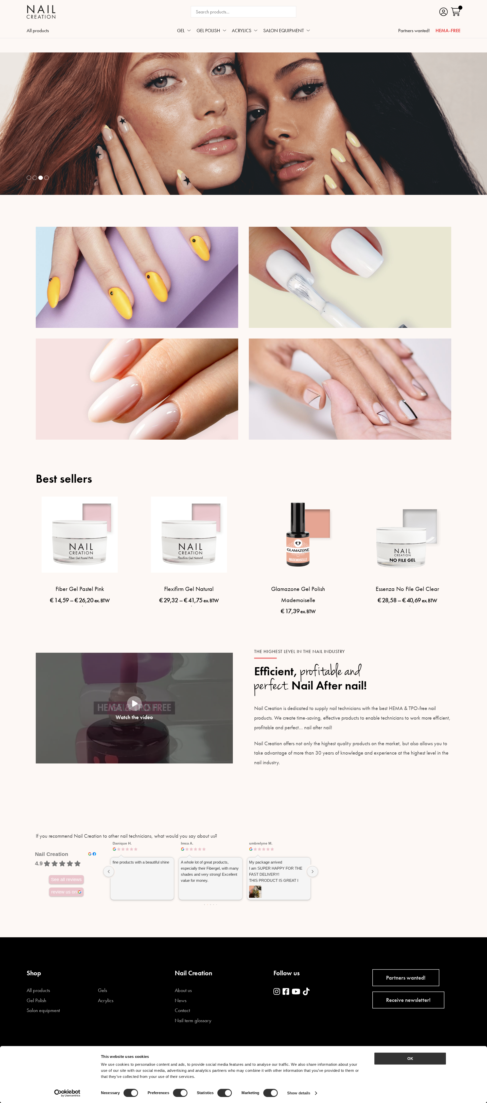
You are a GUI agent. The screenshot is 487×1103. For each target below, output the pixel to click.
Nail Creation (51, 854)
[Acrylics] (137, 389)
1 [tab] (29, 178)
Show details (298, 1093)
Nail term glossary (193, 1020)
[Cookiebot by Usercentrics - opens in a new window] (67, 1093)
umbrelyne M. (260, 843)
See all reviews (66, 879)
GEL (181, 31)
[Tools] (350, 389)
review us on (64, 891)
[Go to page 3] (213, 904)
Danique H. (122, 843)
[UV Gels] (137, 277)
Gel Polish (36, 1000)
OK (410, 1058)
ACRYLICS (241, 31)
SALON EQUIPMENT (283, 31)
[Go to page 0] (204, 904)
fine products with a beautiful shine (141, 862)
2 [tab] (34, 178)
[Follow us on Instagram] (276, 992)
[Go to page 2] (210, 904)
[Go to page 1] (207, 904)
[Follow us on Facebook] (286, 992)
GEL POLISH (208, 31)
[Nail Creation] (41, 12)
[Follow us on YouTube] (296, 992)
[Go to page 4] (216, 904)
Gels (102, 990)
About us (183, 990)
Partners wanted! (414, 31)
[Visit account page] (443, 12)
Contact (182, 1010)
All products (38, 31)
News (180, 1000)
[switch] (180, 1093)
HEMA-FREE (448, 31)
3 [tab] (40, 178)
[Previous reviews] (108, 871)
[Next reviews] (312, 871)
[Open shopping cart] (455, 12)
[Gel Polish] (350, 277)
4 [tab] (46, 178)
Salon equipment (43, 1010)
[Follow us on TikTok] (306, 992)
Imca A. (187, 843)
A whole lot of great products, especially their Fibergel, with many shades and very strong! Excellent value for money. (210, 871)
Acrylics (105, 1000)
